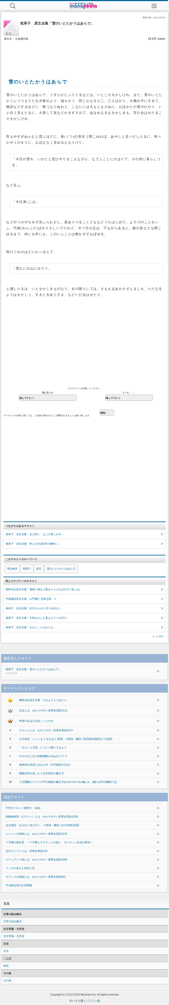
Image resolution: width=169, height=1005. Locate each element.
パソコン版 (93, 1000)
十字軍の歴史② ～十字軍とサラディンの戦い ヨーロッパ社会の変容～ (49, 842)
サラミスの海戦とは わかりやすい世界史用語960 (36, 876)
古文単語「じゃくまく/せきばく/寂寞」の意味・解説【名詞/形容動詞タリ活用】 (66, 739)
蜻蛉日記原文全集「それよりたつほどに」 (44, 700)
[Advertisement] (84, 55)
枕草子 (27, 568)
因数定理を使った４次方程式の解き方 (41, 773)
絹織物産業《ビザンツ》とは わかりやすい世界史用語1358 (42, 816)
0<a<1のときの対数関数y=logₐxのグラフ (43, 756)
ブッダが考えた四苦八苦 (20, 868)
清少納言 (12, 568)
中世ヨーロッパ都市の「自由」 (24, 808)
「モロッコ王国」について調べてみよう (43, 747)
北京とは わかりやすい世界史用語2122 (43, 710)
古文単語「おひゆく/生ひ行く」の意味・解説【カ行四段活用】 (43, 825)
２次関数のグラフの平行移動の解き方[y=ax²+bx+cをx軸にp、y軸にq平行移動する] (68, 782)
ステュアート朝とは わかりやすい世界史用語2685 (36, 859)
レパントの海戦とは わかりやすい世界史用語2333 (36, 833)
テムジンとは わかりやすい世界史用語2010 (46, 730)
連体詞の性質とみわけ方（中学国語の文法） (45, 764)
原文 (38, 568)
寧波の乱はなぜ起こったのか (36, 720)
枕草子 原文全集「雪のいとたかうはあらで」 (33, 671)
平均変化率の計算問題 (19, 885)
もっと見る (157, 636)
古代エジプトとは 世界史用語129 (26, 851)
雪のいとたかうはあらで (61, 568)
